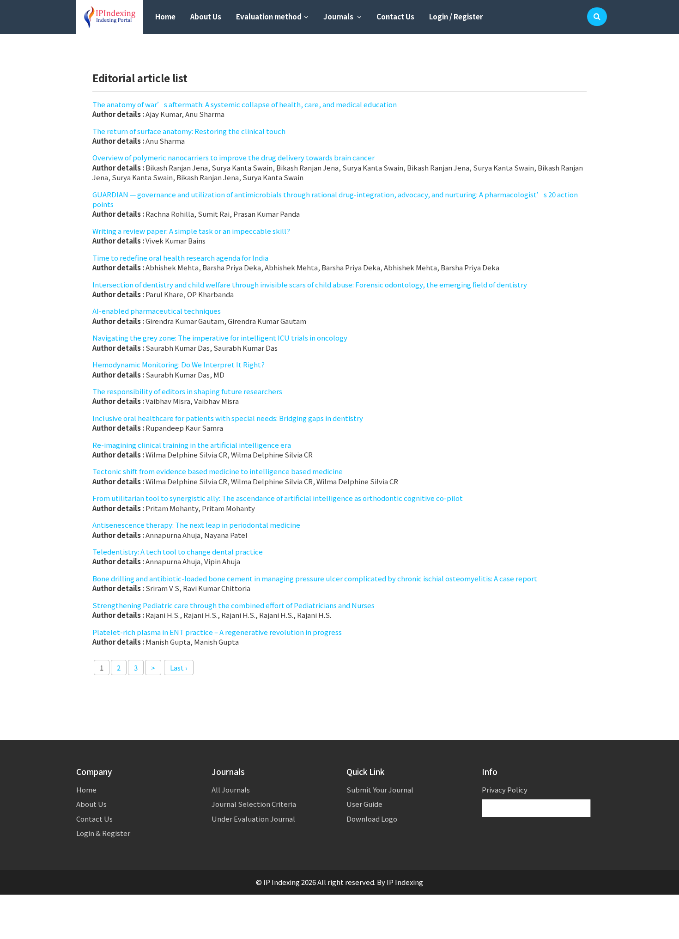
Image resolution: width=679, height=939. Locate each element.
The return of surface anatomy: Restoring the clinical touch (188, 131)
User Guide (364, 804)
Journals (339, 16)
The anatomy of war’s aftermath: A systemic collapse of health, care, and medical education (244, 104)
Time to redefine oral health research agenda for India (180, 257)
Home (165, 16)
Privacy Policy (504, 789)
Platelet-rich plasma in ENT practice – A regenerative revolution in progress (217, 632)
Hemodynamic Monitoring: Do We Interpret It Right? (178, 364)
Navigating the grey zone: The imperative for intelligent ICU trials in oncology (219, 337)
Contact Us (395, 16)
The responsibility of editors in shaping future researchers (187, 391)
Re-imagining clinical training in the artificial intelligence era (191, 445)
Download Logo (371, 818)
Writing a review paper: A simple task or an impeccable (191, 231)
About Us (205, 16)
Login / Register (456, 16)
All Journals (231, 789)
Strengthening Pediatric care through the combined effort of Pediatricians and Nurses (233, 605)
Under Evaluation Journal (253, 818)
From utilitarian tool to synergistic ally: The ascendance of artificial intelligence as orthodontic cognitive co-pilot (277, 498)
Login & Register (103, 833)
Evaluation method (269, 16)
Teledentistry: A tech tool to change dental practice (177, 551)
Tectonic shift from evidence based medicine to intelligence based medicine (217, 471)
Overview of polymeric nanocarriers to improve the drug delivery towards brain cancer (233, 157)
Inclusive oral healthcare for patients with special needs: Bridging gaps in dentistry (227, 418)
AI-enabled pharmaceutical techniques (156, 311)
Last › (179, 667)
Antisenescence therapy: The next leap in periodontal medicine (196, 525)
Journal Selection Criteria (254, 804)
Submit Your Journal (379, 789)
